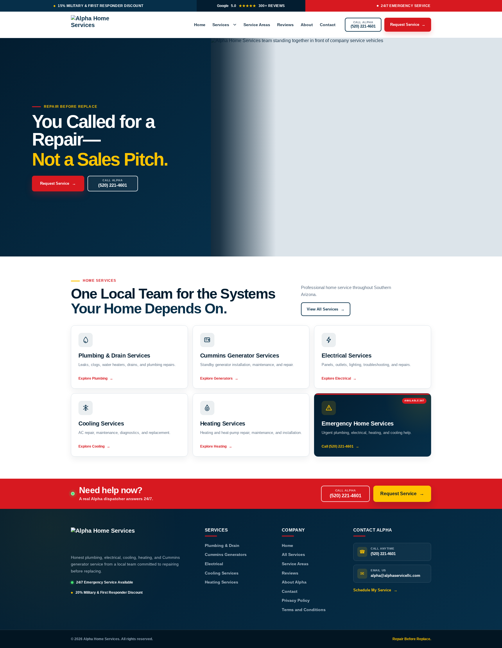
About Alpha (294, 582)
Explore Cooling (94, 446)
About (307, 24)
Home (199, 24)
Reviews (285, 24)
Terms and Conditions (304, 609)
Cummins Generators (226, 554)
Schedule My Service (375, 590)
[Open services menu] (234, 25)
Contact (328, 24)
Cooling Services (222, 573)
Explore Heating (216, 446)
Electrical (214, 563)
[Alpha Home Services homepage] (101, 24)
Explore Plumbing (95, 378)
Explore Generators (219, 378)
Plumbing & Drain (222, 545)
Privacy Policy (296, 600)
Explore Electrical (339, 378)
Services (220, 24)
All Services (293, 554)
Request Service (407, 24)
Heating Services (221, 582)
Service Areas (256, 24)
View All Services (326, 309)
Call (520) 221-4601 (340, 446)
